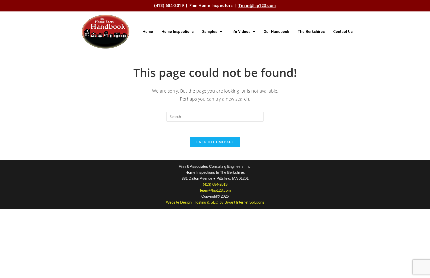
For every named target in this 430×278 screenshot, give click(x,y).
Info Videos (240, 31)
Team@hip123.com (257, 5)
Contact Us (343, 31)
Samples (209, 31)
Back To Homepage (215, 142)
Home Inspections (177, 31)
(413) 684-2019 (169, 5)
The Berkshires (311, 31)
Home (148, 31)
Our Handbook (276, 31)
